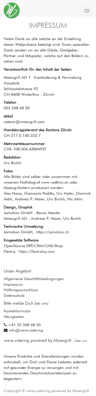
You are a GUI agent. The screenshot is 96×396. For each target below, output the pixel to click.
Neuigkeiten (14, 317)
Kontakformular (17, 311)
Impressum (13, 285)
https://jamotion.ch (52, 232)
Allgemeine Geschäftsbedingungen (34, 279)
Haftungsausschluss (21, 290)
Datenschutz (14, 296)
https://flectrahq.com (36, 252)
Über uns (81, 341)
